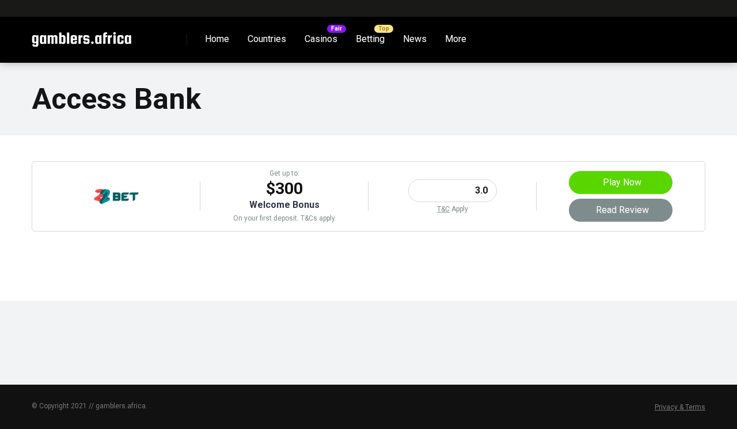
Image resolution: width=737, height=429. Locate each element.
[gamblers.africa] (81, 35)
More (455, 38)
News (415, 38)
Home (217, 38)
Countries (267, 38)
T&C (443, 209)
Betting (370, 38)
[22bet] (116, 216)
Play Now (622, 182)
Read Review (622, 209)
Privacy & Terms (680, 407)
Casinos (321, 38)
